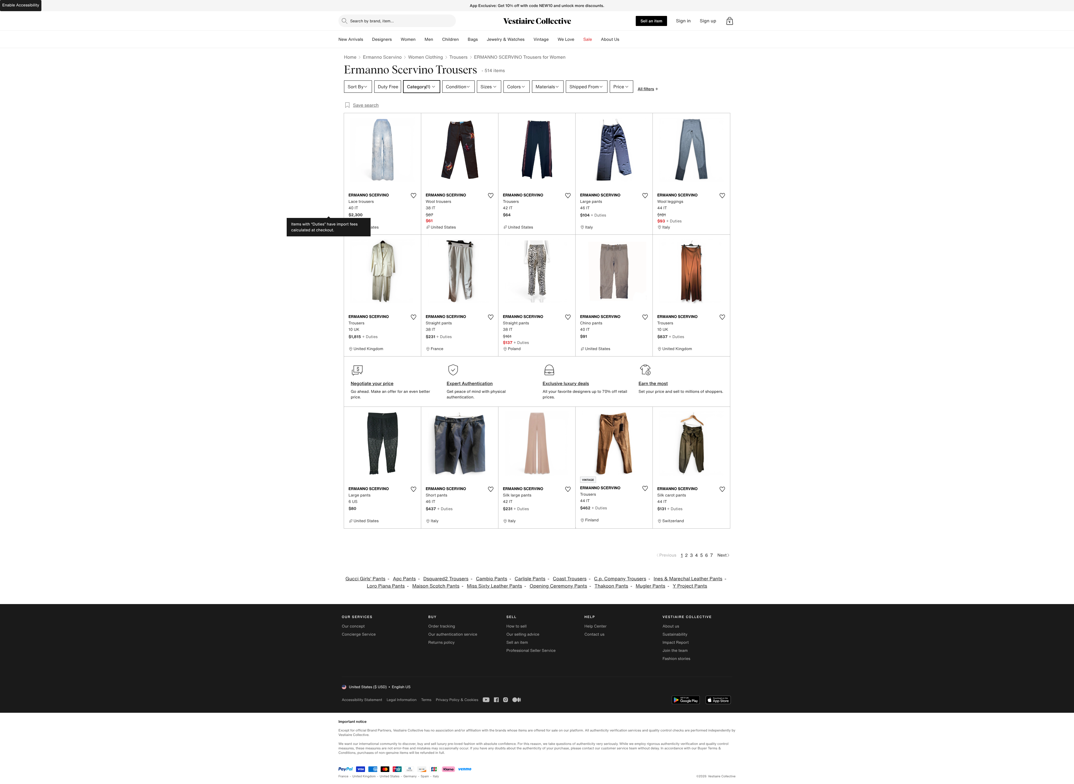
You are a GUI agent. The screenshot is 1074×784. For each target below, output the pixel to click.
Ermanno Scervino (382, 57)
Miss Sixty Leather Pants (494, 586)
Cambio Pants (491, 578)
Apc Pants (404, 578)
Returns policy (441, 642)
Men (429, 39)
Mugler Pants (650, 586)
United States (390, 776)
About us (671, 626)
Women (408, 39)
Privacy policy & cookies (457, 699)
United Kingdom (364, 776)
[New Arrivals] (367, 39)
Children (450, 39)
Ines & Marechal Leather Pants (688, 578)
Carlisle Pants (530, 578)
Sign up (708, 21)
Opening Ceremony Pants (558, 586)
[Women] (420, 39)
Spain (425, 776)
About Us (610, 39)
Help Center (596, 626)
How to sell (516, 626)
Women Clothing (425, 57)
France (343, 776)
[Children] (463, 39)
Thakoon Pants (611, 586)
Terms (426, 699)
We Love (566, 39)
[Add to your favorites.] (413, 195)
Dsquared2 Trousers (445, 578)
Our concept (353, 626)
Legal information (401, 699)
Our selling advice (522, 634)
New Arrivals (350, 39)
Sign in (683, 21)
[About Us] (623, 39)
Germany (410, 776)
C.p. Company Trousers (620, 578)
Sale (587, 39)
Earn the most (653, 383)
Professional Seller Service (530, 651)
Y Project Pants (690, 586)
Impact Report (676, 642)
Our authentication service (452, 634)
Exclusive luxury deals (566, 383)
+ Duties (598, 215)
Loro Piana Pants (386, 586)
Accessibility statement (362, 699)
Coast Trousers (570, 578)
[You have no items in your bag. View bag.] (730, 21)
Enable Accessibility (20, 5)
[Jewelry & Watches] (529, 39)
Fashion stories (676, 659)
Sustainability (675, 634)
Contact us (595, 634)
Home (350, 57)
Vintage (540, 39)
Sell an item (651, 21)
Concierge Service (359, 634)
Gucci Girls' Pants (365, 578)
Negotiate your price (372, 383)
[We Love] (579, 39)
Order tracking (441, 626)
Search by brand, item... (372, 21)
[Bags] (482, 39)
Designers (382, 39)
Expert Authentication (470, 383)
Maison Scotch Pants (436, 586)
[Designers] (396, 39)
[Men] (437, 39)
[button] (730, 21)
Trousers (458, 57)
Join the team (675, 651)
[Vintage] (553, 39)
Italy (436, 776)
